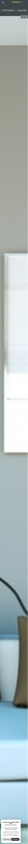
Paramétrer (6, 839)
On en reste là (14, 821)
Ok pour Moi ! (15, 839)
